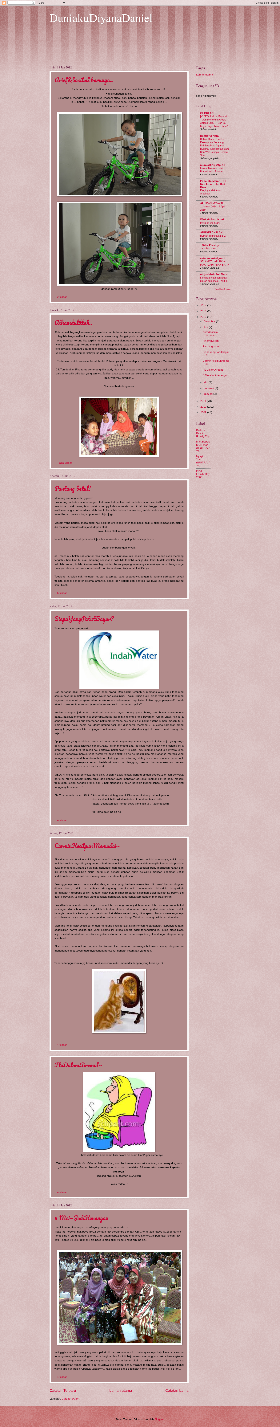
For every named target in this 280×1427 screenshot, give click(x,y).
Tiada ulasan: (65, 462)
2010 (203, 406)
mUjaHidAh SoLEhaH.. (214, 274)
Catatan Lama (177, 1390)
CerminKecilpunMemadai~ (87, 846)
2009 (203, 412)
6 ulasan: (63, 593)
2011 (203, 401)
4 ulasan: (63, 820)
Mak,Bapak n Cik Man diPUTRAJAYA (203, 446)
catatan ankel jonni (212, 258)
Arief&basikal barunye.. (83, 80)
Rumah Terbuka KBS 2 (213, 235)
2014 (203, 305)
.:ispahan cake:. (209, 248)
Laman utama (120, 1390)
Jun (206, 327)
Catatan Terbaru (63, 1390)
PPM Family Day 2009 (203, 474)
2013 (203, 311)
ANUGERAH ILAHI (211, 232)
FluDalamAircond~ (78, 1065)
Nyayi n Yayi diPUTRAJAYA (203, 461)
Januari (208, 393)
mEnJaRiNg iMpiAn (212, 165)
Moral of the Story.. (210, 222)
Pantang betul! (72, 488)
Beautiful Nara (209, 135)
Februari (209, 388)
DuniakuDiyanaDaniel (101, 17)
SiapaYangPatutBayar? (84, 619)
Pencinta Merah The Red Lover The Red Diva (213, 184)
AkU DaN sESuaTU (212, 203)
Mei (206, 382)
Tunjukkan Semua (222, 289)
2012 (203, 317)
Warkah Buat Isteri (212, 219)
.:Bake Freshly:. (210, 245)
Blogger (159, 1419)
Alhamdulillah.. (73, 322)
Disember (210, 321)
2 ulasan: (63, 297)
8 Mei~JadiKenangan (81, 1218)
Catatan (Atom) (71, 1398)
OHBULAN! (207, 113)
